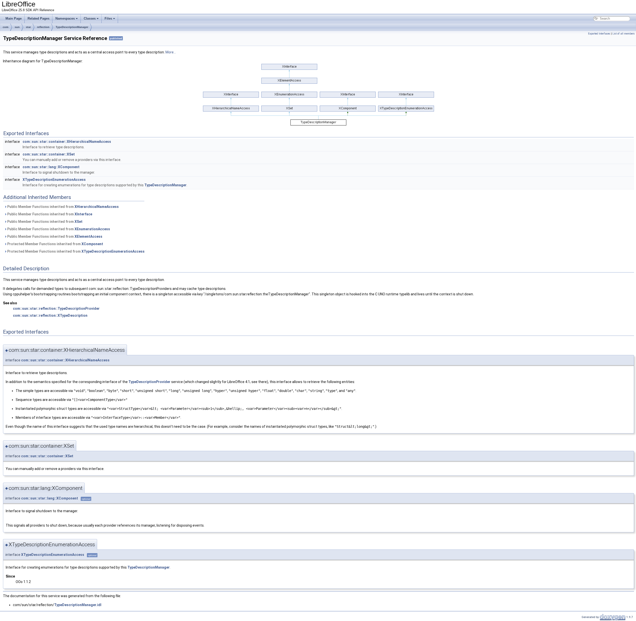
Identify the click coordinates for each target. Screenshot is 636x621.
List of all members (623, 33)
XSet (78, 222)
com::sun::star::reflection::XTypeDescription (50, 315)
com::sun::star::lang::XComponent (51, 167)
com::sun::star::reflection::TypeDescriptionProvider (56, 308)
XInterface (83, 214)
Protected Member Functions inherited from (54, 244)
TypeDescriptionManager (72, 27)
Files (108, 18)
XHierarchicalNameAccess (97, 207)
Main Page (13, 18)
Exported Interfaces (599, 33)
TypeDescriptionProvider (149, 382)
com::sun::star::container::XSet (49, 154)
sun (17, 27)
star (28, 27)
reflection (43, 27)
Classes (90, 18)
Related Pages (38, 18)
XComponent (92, 244)
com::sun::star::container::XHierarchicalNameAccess (67, 142)
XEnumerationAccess (92, 229)
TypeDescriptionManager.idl (77, 605)
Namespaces (65, 18)
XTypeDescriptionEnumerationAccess (54, 180)
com (5, 27)
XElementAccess (88, 236)
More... (170, 52)
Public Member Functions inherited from (62, 207)
